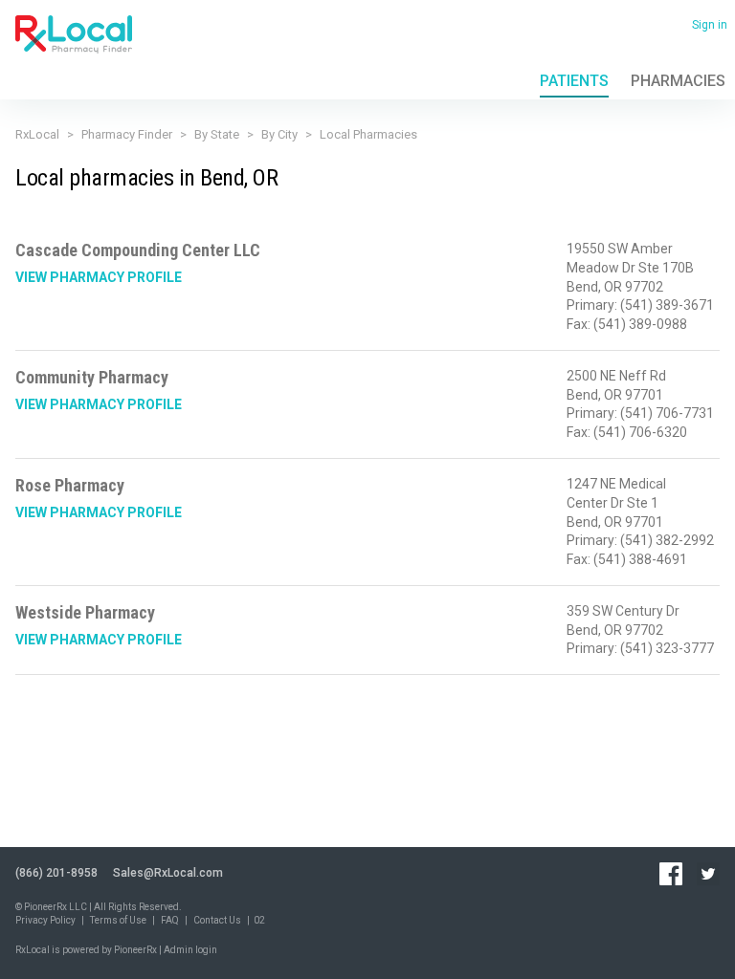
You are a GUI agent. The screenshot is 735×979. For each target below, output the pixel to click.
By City (279, 134)
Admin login (190, 950)
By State (216, 134)
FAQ (170, 920)
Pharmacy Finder (126, 134)
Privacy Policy (45, 920)
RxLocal (37, 134)
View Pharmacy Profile (98, 277)
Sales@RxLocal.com (168, 873)
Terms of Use (118, 920)
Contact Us (217, 920)
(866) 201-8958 (56, 873)
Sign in (709, 25)
